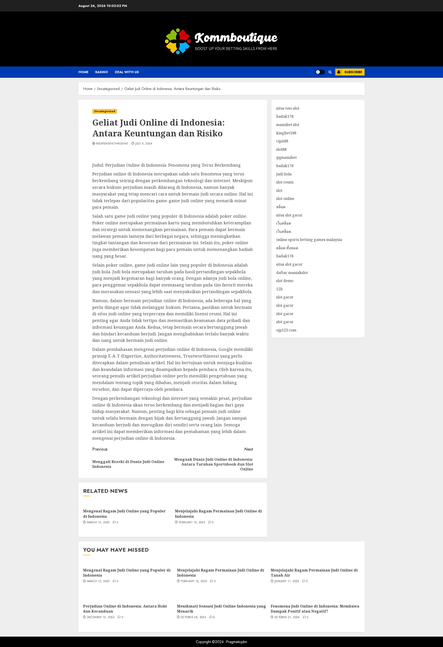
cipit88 (282, 141)
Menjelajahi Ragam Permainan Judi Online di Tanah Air (314, 573)
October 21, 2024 (287, 617)
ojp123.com (286, 330)
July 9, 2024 (143, 144)
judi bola (284, 174)
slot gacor (284, 297)
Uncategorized (104, 111)
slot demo (284, 280)
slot (279, 190)
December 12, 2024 (100, 617)
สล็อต (280, 206)
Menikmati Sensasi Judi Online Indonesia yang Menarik (221, 609)
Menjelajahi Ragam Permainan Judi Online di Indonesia (220, 573)
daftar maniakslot (292, 272)
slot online (285, 198)
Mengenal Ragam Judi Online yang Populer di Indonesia (127, 573)
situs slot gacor (289, 215)
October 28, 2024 (193, 617)
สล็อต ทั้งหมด (287, 247)
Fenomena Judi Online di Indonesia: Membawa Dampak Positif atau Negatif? (315, 609)
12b (279, 289)
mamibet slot (287, 124)
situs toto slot (287, 108)
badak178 (284, 116)
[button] (330, 72)
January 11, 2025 (287, 581)
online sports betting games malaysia (309, 239)
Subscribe (353, 72)
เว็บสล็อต (283, 223)
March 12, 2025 (98, 522)
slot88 (281, 149)
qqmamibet (286, 157)
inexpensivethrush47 (112, 144)
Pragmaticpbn (236, 641)
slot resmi (284, 182)
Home (83, 72)
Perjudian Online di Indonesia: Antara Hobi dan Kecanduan (125, 609)
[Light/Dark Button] (320, 72)
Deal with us (127, 72)
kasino (101, 72)
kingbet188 (286, 132)
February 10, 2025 (192, 522)
